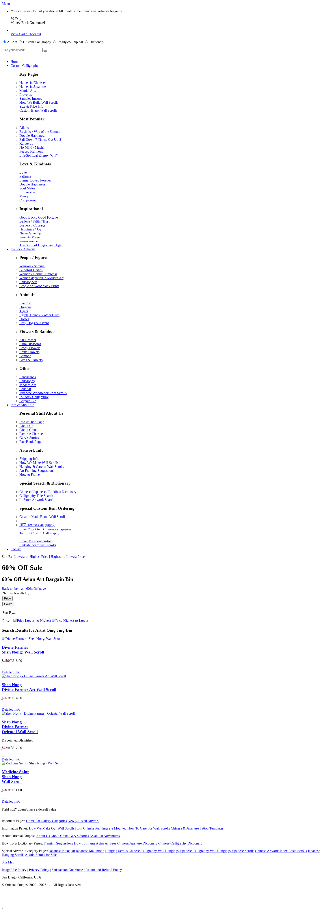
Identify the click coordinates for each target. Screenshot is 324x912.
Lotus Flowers (29, 352)
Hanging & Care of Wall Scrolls (41, 466)
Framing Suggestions (58, 843)
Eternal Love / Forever (35, 180)
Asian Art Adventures (104, 836)
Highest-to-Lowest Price (68, 556)
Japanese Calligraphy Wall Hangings (205, 851)
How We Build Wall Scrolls (38, 102)
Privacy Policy (39, 870)
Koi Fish (25, 303)
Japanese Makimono (90, 851)
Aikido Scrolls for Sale (41, 855)
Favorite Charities (31, 434)
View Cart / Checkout (26, 34)
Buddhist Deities (31, 270)
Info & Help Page (31, 422)
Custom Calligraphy (25, 65)
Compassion (28, 200)
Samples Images (30, 98)
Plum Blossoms (30, 344)
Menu (6, 4)
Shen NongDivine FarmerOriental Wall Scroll (20, 727)
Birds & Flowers (31, 360)
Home (15, 62)
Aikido (24, 127)
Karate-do (26, 143)
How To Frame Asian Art (91, 843)
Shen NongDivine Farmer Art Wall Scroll (29, 687)
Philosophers (28, 282)
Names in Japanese (32, 86)
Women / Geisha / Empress (38, 274)
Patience (25, 176)
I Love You (27, 192)
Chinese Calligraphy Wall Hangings (153, 851)
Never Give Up (30, 233)
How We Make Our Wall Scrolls (51, 828)
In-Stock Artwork (23, 249)
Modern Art (27, 385)
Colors (8, 604)
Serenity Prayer (30, 237)
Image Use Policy (14, 870)
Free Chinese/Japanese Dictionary (133, 843)
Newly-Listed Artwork (83, 821)
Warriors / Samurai (32, 266)
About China (28, 430)
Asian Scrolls (297, 851)
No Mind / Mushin (32, 147)
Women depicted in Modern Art (41, 278)
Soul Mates (27, 188)
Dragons (25, 307)
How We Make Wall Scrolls (38, 462)
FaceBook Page (30, 442)
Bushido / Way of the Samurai (40, 131)
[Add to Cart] (3, 669)
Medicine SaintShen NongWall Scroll (15, 777)
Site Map (8, 862)
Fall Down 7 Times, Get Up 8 (40, 139)
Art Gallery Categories (51, 821)
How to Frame (29, 474)
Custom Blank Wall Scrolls (38, 110)
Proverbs (25, 94)
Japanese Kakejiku (62, 851)
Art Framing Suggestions (36, 470)
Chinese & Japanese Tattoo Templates (197, 828)
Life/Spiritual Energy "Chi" (38, 155)
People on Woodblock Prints (39, 286)
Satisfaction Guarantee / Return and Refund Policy (87, 870)
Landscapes (27, 377)
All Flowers (27, 340)
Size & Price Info (31, 106)
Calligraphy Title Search (36, 496)
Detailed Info (11, 672)
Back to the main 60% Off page (24, 588)
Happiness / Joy (30, 229)
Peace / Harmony (31, 151)
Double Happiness (32, 135)
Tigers (23, 311)
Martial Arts (27, 90)
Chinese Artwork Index (271, 851)
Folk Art (25, 389)
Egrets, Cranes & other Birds (39, 315)
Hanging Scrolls (116, 851)
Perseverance (28, 241)
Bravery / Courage (32, 225)
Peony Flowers (29, 348)
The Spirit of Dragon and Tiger (41, 245)
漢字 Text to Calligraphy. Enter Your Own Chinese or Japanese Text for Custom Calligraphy (45, 529)
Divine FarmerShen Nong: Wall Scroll (23, 649)
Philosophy (27, 381)
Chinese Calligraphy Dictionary (180, 843)
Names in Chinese (32, 82)
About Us (26, 426)
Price (7, 598)
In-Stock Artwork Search (36, 500)
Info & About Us (22, 405)
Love (23, 172)
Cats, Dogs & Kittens (34, 323)
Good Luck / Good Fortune (38, 217)
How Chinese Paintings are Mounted (101, 828)
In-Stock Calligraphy (33, 397)
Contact (16, 549)
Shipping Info (29, 459)
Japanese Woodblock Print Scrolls (43, 393)
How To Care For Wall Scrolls (148, 828)
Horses (24, 319)
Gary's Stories (29, 438)
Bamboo (25, 356)
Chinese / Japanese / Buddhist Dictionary (47, 492)
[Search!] (45, 51)
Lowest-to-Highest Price (31, 556)
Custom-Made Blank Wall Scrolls (42, 517)
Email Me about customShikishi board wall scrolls (37, 543)
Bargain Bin (27, 401)
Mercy (23, 196)
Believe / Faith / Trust (34, 221)
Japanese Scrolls (242, 851)
